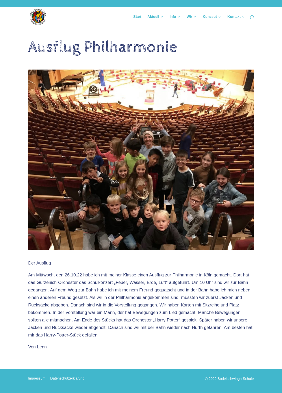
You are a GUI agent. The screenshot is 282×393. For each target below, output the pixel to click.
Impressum (36, 378)
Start (137, 17)
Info (173, 17)
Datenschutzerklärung (67, 378)
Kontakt (234, 17)
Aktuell (153, 17)
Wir (189, 17)
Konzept (210, 17)
